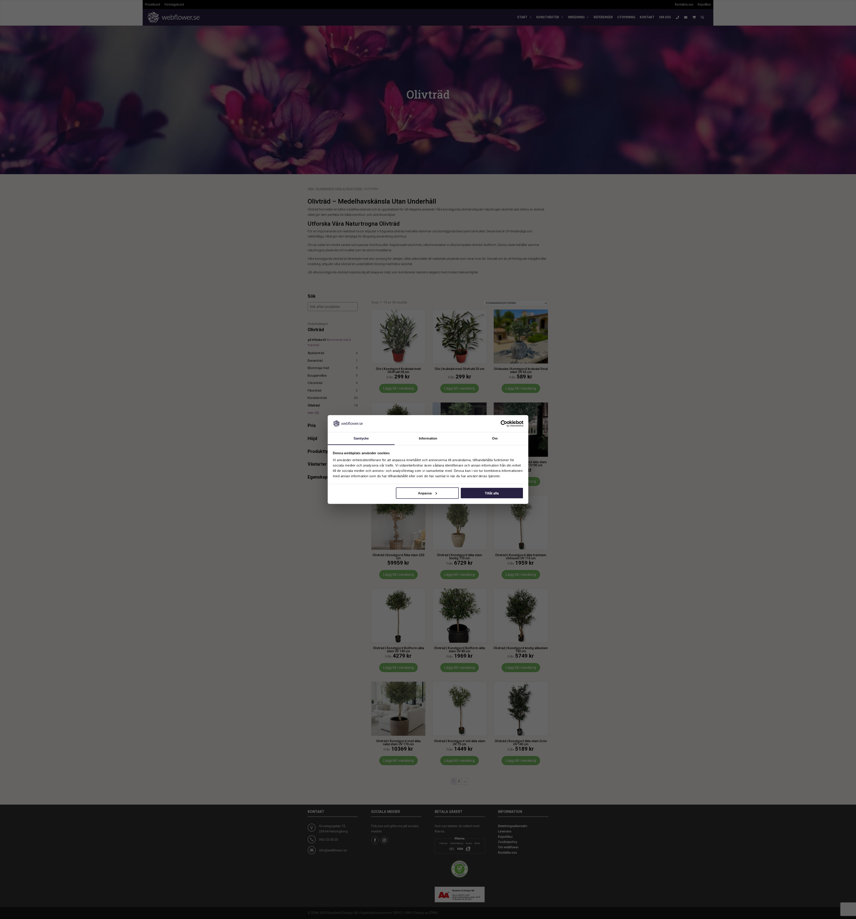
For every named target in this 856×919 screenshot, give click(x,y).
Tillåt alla (492, 493)
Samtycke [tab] (361, 438)
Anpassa (425, 493)
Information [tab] (428, 438)
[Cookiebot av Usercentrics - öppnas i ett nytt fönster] (503, 423)
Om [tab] (495, 438)
